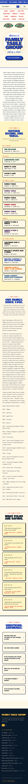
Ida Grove (22, 13)
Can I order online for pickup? (11, 648)
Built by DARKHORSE (8, 781)
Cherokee (12, 11)
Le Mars (6, 16)
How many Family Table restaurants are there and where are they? (12, 637)
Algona (6, 11)
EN (18, 6)
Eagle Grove (21, 11)
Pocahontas (14, 16)
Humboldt (14, 13)
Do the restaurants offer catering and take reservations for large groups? (12, 658)
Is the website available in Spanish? (10, 679)
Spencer (14, 19)
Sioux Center (6, 19)
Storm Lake (21, 19)
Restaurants (5, 6)
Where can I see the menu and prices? (11, 669)
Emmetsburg (6, 13)
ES (20, 6)
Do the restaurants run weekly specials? (12, 689)
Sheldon (21, 16)
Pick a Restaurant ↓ (14, 58)
